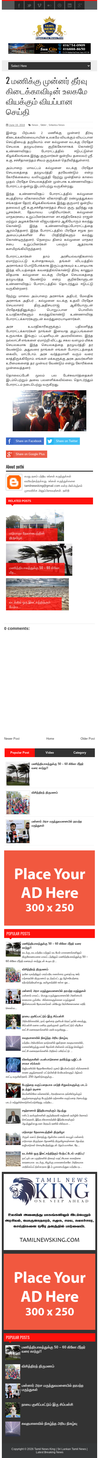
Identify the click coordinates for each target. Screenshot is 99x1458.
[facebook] (19, 5)
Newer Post (12, 738)
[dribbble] (59, 5)
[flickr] (49, 5)
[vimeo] (39, 5)
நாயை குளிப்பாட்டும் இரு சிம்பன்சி (43, 1016)
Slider (43, 125)
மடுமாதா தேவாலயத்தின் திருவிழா (43, 1132)
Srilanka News (57, 125)
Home (50, 738)
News (35, 125)
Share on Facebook (29, 441)
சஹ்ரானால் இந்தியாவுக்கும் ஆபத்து (44, 1110)
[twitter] (29, 5)
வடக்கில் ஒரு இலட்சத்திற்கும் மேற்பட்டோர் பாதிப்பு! (53, 1153)
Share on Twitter (67, 441)
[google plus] (79, 5)
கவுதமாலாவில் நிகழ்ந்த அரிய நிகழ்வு (45, 1038)
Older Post (88, 738)
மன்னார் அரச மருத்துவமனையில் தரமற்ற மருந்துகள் (54, 991)
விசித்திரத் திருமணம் (45, 792)
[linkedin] (69, 5)
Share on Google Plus (30, 454)
